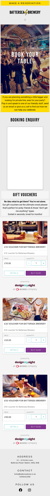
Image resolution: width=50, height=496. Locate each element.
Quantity (30, 258)
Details (14, 273)
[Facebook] (20, 490)
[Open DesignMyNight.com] (25, 290)
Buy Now (36, 273)
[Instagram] (29, 490)
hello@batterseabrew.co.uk (25, 474)
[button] (25, 195)
